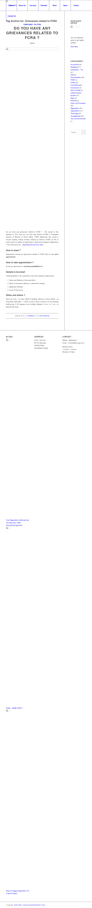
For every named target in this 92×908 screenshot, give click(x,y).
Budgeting (74, 67)
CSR (72, 75)
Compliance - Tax (30, 24)
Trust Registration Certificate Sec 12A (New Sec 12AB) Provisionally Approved (17, 522)
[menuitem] (11, 5)
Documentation (76, 77)
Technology (74, 113)
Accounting (74, 64)
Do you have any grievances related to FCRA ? (32, 32)
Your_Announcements (78, 118)
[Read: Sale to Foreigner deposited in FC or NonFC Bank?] (8, 711)
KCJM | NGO (18, 905)
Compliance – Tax (77, 69)
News (72, 98)
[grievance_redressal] (32, 138)
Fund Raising (75, 85)
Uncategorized (75, 116)
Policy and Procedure (78, 103)
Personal (74, 100)
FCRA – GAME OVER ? (14, 708)
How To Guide (75, 90)
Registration (75, 108)
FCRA (39, 24)
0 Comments (30, 316)
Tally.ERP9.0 (75, 111)
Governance (75, 87)
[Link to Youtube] (10, 26)
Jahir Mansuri (44, 316)
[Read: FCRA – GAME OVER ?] (8, 528)
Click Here (74, 46)
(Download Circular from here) (33, 245)
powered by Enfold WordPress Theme (34, 905)
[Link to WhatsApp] (7, 26)
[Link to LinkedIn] (14, 26)
